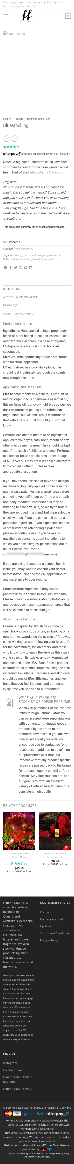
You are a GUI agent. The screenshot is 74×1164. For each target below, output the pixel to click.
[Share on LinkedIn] (30, 268)
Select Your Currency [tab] (19, 313)
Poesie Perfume (38, 119)
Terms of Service (36, 1156)
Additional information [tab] (20, 297)
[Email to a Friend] (20, 268)
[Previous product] (15, 138)
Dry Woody (16, 255)
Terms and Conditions (55, 933)
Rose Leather (55, 857)
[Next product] (6, 138)
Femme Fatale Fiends (17, 1089)
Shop (19, 119)
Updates (46, 926)
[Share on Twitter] (15, 268)
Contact (45, 912)
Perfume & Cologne (35, 255)
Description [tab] (11, 288)
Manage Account (51, 919)
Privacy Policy (49, 940)
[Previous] (3, 846)
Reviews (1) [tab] (10, 305)
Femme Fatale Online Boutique (17, 1079)
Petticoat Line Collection (45, 172)
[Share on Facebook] (10, 268)
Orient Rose (19, 857)
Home (7, 119)
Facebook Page (13, 1070)
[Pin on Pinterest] (25, 268)
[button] (5, 16)
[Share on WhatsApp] (5, 268)
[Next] (70, 846)
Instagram (10, 1063)
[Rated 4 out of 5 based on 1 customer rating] (37, 147)
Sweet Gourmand (42, 259)
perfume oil (53, 255)
